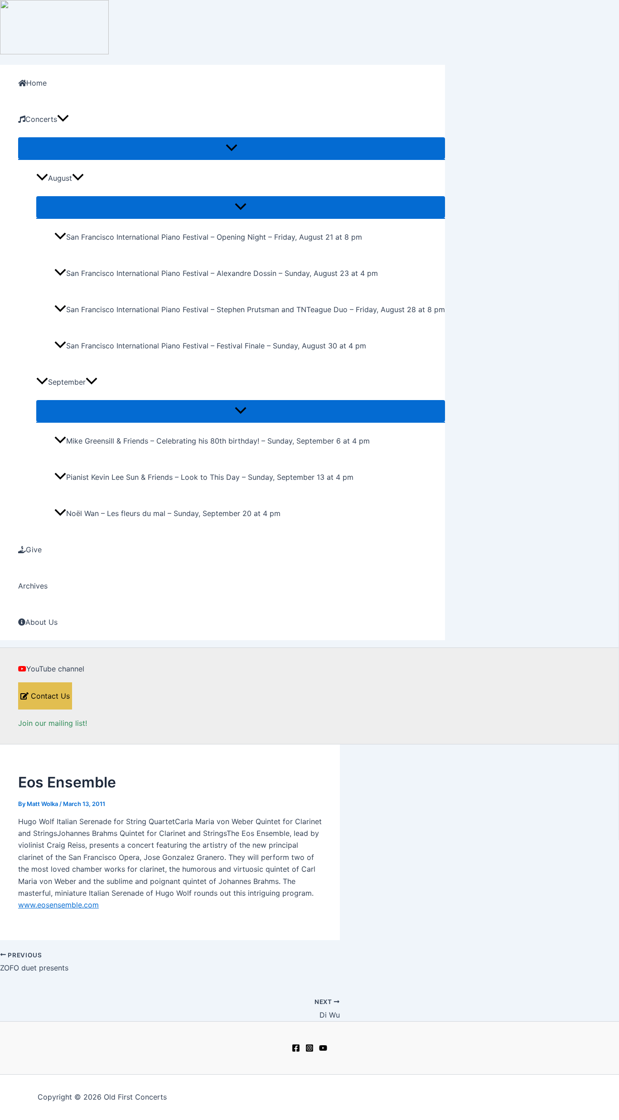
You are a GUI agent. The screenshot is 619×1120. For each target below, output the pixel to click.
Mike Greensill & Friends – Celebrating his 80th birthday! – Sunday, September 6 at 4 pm (218, 440)
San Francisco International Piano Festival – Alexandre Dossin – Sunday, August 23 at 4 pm (222, 273)
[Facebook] (296, 1049)
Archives (33, 585)
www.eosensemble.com (58, 904)
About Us (41, 622)
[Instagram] (309, 1049)
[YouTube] (323, 1049)
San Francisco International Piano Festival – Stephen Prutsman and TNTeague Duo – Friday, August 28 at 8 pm (255, 309)
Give (34, 549)
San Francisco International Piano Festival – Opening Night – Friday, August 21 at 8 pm (214, 236)
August (60, 178)
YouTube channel (55, 668)
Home (36, 82)
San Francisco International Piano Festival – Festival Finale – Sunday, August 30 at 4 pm (216, 345)
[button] (63, 119)
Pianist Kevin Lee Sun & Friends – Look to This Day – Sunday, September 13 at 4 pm (209, 477)
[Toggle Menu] (231, 148)
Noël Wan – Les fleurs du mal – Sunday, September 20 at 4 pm (173, 513)
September (67, 381)
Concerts (41, 119)
